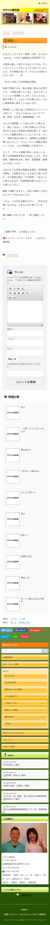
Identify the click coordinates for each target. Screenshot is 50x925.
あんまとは (9, 675)
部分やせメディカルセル (13, 732)
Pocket (25, 636)
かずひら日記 (13, 255)
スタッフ (7, 739)
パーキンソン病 (17, 618)
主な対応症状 (10, 682)
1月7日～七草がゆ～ (30, 471)
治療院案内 (8, 657)
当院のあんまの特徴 (13, 689)
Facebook (21, 630)
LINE (15, 636)
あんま (6, 671)
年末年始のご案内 (11, 764)
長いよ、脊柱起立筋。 (20, 622)
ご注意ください (11, 703)
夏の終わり (26, 449)
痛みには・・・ (28, 577)
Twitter (7, 630)
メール (11, 339)
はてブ (5, 636)
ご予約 (7, 723)
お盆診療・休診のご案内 (14, 775)
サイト (10, 348)
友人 (23, 407)
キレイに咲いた (28, 492)
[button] (10, 288)
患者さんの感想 (11, 710)
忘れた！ (25, 535)
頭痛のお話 (26, 556)
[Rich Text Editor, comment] (25, 312)
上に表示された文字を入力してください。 (23, 365)
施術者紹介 (9, 716)
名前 (10, 329)
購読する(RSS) (12, 645)
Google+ (36, 630)
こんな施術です (11, 696)
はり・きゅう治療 (10, 664)
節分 (23, 513)
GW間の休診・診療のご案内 (16, 785)
